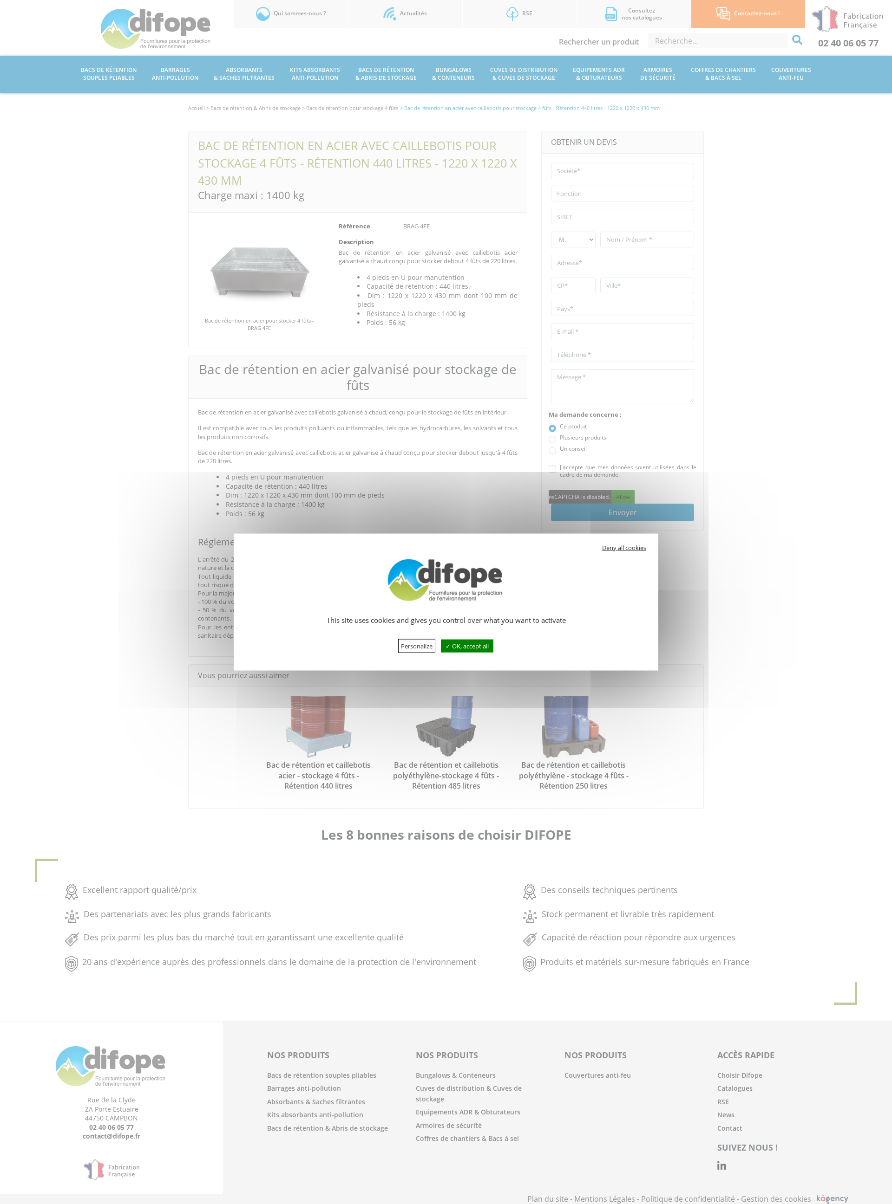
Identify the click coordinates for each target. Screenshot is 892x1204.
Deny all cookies (624, 548)
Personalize (417, 645)
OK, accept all (470, 645)
